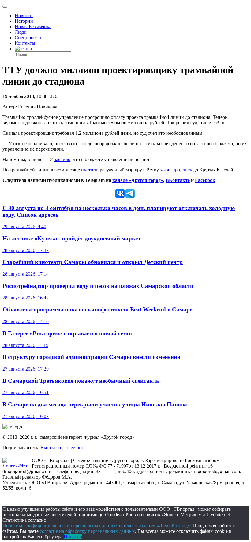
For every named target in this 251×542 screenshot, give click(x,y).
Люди (21, 32)
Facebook (205, 180)
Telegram (74, 447)
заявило (62, 159)
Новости (24, 15)
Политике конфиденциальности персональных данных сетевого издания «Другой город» (96, 525)
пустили (90, 169)
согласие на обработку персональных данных (87, 531)
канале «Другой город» (137, 180)
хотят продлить (176, 169)
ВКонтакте (178, 180)
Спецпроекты (29, 37)
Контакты (25, 43)
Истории (24, 21)
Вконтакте (51, 447)
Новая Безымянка (33, 26)
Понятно (73, 536)
